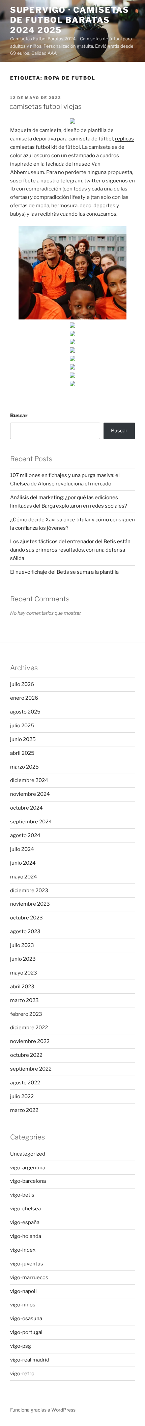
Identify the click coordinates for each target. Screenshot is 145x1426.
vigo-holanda (25, 1236)
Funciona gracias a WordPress (43, 1410)
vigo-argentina (27, 1168)
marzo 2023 (24, 1000)
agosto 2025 (25, 712)
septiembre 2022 (31, 1069)
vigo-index (22, 1250)
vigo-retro (22, 1374)
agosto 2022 (25, 1083)
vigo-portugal (26, 1332)
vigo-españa (24, 1222)
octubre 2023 (26, 918)
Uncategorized (27, 1154)
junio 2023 (23, 959)
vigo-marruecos (29, 1277)
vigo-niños (22, 1305)
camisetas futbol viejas (45, 106)
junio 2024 (23, 863)
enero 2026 (24, 698)
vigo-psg (20, 1346)
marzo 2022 (24, 1110)
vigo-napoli (23, 1291)
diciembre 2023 (29, 891)
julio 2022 (22, 1096)
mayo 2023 (23, 973)
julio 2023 (22, 945)
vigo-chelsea (25, 1209)
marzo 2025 (24, 767)
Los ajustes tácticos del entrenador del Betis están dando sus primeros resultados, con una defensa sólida (70, 549)
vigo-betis (22, 1195)
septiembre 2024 (31, 822)
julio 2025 (22, 726)
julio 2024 (22, 849)
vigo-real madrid (29, 1360)
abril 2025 (22, 753)
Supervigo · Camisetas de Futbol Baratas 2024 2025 (69, 20)
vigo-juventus (26, 1264)
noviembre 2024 (30, 794)
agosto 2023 (25, 931)
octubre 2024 (26, 808)
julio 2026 (22, 684)
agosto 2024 (25, 835)
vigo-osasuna (26, 1318)
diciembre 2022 (29, 1028)
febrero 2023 (26, 1014)
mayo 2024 (23, 877)
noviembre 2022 (30, 1041)
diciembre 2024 (29, 780)
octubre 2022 (26, 1055)
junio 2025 (23, 739)
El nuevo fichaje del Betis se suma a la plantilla (64, 572)
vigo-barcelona (28, 1181)
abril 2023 (22, 987)
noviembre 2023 (30, 904)
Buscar (19, 416)
